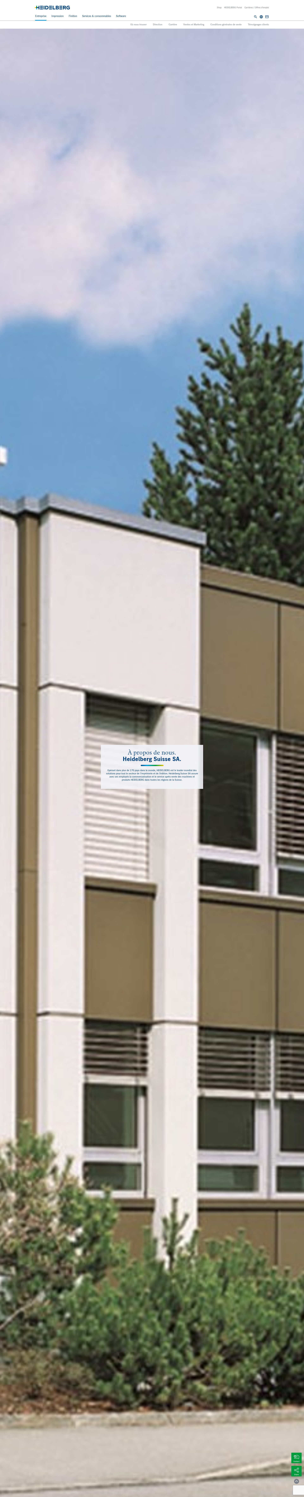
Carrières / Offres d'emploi (256, 7)
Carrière (173, 24)
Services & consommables (96, 16)
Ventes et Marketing (193, 24)
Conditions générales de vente (226, 24)
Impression (57, 16)
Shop (219, 7)
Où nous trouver (138, 24)
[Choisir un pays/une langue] (261, 17)
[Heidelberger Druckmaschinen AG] (52, 8)
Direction (157, 24)
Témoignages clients (258, 24)
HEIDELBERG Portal (233, 7)
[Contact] (267, 17)
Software (121, 16)
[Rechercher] (255, 17)
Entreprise (40, 16)
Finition (73, 16)
